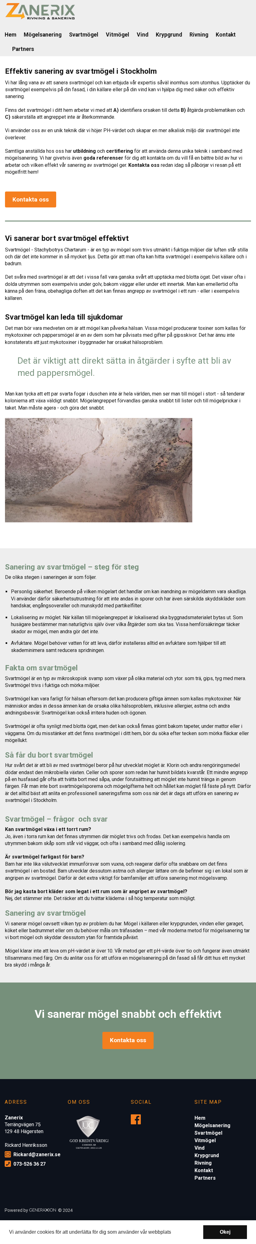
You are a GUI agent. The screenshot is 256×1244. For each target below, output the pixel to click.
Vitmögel (117, 35)
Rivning (199, 35)
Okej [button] (225, 1232)
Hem (10, 35)
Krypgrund (169, 35)
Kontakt (226, 35)
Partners (23, 49)
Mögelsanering (43, 35)
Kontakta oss (30, 199)
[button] (173, 1233)
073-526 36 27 (29, 1164)
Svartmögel (83, 35)
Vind (142, 35)
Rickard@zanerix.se (37, 1154)
